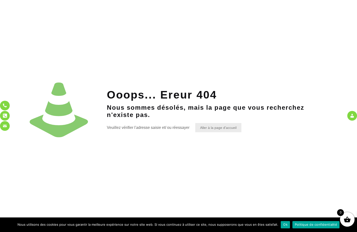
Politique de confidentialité (316, 224)
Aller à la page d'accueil (218, 128)
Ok (285, 224)
